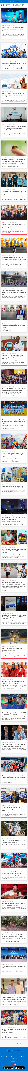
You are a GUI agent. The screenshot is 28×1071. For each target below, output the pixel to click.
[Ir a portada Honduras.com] (14, 3)
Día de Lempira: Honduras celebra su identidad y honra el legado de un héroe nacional (14, 95)
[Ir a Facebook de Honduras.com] (1, 5)
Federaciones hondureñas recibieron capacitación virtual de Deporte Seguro (14, 62)
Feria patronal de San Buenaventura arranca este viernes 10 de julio (13, 873)
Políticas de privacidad (16, 1056)
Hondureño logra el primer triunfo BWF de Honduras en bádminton (14, 714)
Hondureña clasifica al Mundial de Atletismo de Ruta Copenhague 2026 (13, 583)
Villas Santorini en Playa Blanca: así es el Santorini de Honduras (13, 841)
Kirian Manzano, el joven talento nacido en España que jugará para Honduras (14, 998)
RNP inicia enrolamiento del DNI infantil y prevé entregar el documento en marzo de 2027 (14, 128)
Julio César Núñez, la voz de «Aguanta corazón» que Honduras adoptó (13, 745)
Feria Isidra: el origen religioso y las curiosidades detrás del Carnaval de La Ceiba (14, 454)
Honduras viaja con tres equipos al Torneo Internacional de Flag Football (13, 776)
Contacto (8, 1056)
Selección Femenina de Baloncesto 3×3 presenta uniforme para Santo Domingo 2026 (14, 192)
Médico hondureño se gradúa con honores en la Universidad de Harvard (13, 324)
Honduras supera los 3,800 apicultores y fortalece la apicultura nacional (13, 160)
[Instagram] (15, 1064)
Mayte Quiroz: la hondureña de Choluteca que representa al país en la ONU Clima (14, 809)
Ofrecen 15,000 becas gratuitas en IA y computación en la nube (14, 518)
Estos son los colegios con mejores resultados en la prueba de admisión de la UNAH (14, 292)
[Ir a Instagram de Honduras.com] (4, 5)
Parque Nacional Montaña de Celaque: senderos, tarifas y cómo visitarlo (13, 935)
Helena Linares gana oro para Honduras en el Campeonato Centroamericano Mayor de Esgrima (14, 1030)
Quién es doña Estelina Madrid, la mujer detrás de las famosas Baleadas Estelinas (14, 551)
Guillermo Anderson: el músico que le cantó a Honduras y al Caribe (13, 904)
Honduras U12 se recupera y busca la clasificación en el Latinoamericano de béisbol (13, 421)
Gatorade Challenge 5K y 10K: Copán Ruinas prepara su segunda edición (13, 389)
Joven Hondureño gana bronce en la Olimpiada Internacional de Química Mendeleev (13, 29)
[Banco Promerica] (18, 4)
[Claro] (13, 4)
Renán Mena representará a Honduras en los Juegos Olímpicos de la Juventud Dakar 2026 (14, 357)
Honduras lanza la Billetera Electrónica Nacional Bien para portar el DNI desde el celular (14, 617)
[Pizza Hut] (24, 4)
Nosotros (3, 1056)
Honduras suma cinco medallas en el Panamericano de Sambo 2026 (13, 682)
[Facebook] (12, 1064)
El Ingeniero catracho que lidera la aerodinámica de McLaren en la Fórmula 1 (14, 259)
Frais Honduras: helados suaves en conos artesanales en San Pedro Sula (13, 487)
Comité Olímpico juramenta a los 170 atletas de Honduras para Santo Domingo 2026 (13, 226)
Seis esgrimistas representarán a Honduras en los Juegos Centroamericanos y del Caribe (12, 650)
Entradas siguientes (22, 1044)
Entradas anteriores (6, 1044)
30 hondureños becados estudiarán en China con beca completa (13, 967)
